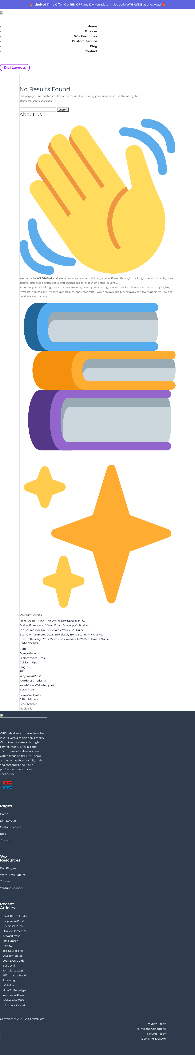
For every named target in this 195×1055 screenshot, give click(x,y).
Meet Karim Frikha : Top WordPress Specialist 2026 (53, 621)
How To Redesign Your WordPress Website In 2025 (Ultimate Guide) (64, 639)
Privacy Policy (156, 1024)
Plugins (24, 667)
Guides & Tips (28, 662)
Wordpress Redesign (33, 680)
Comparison (27, 653)
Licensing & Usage (153, 1038)
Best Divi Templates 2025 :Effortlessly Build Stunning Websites (61, 634)
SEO (22, 671)
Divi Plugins (8, 868)
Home (92, 26)
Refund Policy (156, 1033)
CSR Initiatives (29, 699)
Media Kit (25, 708)
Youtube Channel (11, 888)
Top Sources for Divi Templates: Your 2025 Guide (51, 630)
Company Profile (30, 695)
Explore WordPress (32, 658)
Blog (93, 46)
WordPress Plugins (13, 875)
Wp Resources (85, 36)
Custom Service (84, 41)
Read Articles (28, 704)
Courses (5, 881)
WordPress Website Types (36, 685)
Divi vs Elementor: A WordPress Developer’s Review (54, 625)
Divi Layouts (15, 67)
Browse (91, 31)
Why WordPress (30, 676)
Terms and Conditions (151, 1028)
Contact (91, 51)
